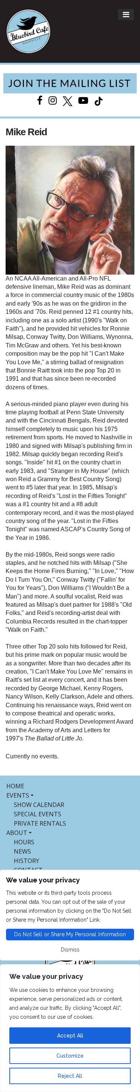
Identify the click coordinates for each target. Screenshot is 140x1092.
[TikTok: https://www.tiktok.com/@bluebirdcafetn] (98, 100)
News (22, 851)
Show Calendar (39, 805)
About (16, 833)
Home (15, 786)
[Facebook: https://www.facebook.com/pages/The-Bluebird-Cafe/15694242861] (40, 100)
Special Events (37, 814)
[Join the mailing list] (69, 83)
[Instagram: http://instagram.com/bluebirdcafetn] (53, 100)
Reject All (70, 1076)
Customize (70, 1056)
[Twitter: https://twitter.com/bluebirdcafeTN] (67, 100)
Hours (24, 842)
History (26, 861)
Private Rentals (40, 823)
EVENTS (17, 795)
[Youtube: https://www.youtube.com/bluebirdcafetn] (83, 100)
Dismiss (70, 950)
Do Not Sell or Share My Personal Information (70, 934)
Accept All (70, 1036)
